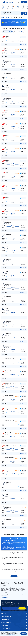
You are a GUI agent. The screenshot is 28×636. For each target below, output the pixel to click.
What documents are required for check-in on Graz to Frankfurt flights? (13, 570)
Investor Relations (6, 628)
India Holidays (5, 619)
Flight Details (22, 44)
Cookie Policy (12, 634)
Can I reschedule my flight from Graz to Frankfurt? (12, 564)
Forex (8, 8)
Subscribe (22, 608)
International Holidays (7, 616)
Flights (13, 8)
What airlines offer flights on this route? (12, 553)
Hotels (18, 8)
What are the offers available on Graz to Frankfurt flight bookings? (12, 539)
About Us (3, 613)
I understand (23, 633)
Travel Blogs (4, 625)
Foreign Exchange (6, 622)
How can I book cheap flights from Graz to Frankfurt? (13, 558)
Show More (14, 576)
